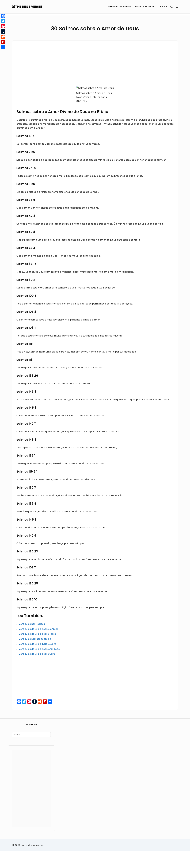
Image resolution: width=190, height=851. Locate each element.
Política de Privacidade (119, 6)
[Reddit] (3, 36)
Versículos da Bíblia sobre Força (37, 633)
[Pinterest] (3, 26)
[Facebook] (3, 16)
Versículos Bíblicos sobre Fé (35, 639)
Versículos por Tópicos (32, 624)
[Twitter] (3, 21)
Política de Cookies (144, 6)
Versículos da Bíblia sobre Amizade (39, 649)
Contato (163, 6)
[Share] (3, 47)
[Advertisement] (68, 63)
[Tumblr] (3, 31)
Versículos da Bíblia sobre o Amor (38, 629)
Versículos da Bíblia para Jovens (37, 644)
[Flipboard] (3, 41)
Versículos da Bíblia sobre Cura (37, 653)
